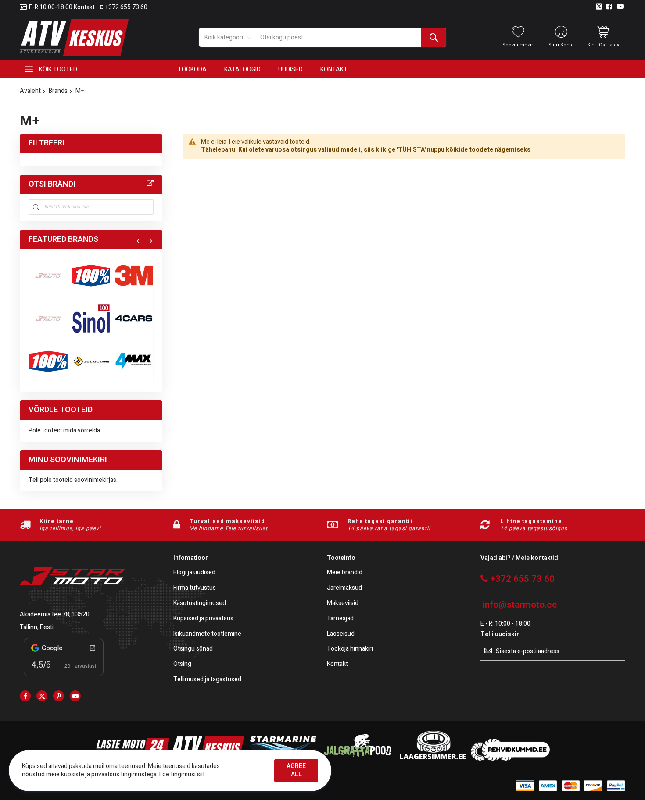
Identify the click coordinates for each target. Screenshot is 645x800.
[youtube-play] (75, 695)
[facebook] (25, 695)
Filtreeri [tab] (46, 143)
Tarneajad (340, 619)
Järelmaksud (344, 588)
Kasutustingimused (199, 603)
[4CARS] (134, 318)
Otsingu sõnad (193, 649)
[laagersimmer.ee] (432, 758)
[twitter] (41, 695)
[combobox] (351, 37)
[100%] (48, 361)
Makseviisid (342, 603)
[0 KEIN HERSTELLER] (48, 275)
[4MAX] (134, 361)
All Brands (150, 183)
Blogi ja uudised (194, 573)
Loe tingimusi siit (182, 774)
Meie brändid (344, 573)
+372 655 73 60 (126, 7)
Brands (58, 91)
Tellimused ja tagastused (207, 680)
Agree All (296, 770)
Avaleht (30, 91)
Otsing (182, 664)
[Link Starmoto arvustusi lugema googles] (64, 678)
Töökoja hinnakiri (350, 649)
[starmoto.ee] (74, 37)
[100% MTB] (91, 275)
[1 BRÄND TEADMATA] (48, 318)
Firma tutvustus (194, 588)
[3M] (134, 275)
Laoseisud (341, 634)
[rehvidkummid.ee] (510, 758)
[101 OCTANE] (91, 361)
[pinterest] (58, 695)
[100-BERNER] (91, 318)
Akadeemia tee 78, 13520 (55, 614)
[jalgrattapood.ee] (357, 758)
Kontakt (337, 664)
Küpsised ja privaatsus (203, 619)
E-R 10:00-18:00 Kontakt (62, 7)
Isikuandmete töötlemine (207, 634)
